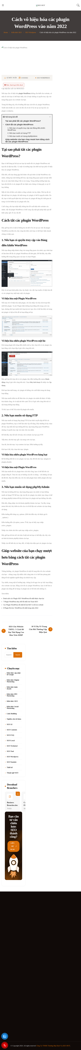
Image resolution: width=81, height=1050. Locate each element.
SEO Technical (12, 746)
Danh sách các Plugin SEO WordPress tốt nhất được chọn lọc (23, 598)
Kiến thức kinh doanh (12, 688)
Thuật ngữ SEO (12, 773)
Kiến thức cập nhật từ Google (13, 673)
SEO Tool (10, 751)
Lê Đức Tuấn (12, 78)
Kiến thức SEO (12, 701)
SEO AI (9, 724)
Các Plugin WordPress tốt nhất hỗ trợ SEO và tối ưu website (23, 605)
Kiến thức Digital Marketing (13, 681)
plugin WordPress (24, 93)
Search (18, 655)
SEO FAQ (10, 735)
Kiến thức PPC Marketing (12, 695)
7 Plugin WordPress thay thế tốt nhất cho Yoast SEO (20, 602)
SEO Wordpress (43, 78)
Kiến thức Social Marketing (12, 707)
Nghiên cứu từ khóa (14, 719)
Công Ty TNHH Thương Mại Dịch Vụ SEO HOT (53, 1046)
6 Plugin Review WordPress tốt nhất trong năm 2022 (20, 608)
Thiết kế (10, 767)
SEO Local (11, 740)
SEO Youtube (11, 762)
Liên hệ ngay (12, 846)
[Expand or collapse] (50, 116)
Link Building (12, 714)
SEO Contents (12, 730)
